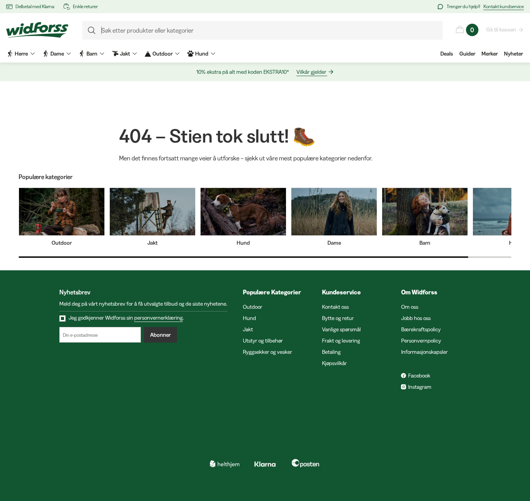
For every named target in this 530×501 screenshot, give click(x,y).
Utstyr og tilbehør (263, 340)
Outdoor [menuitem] (162, 53)
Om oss (409, 306)
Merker (490, 53)
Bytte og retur (338, 318)
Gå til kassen (501, 29)
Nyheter (513, 53)
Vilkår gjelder (311, 71)
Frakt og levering (341, 340)
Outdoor (252, 306)
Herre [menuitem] (21, 53)
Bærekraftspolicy (421, 329)
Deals (446, 53)
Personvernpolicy (421, 340)
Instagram (419, 386)
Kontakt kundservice (503, 6)
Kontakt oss (335, 306)
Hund (249, 318)
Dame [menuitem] (57, 53)
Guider (467, 53)
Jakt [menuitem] (125, 53)
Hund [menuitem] (201, 53)
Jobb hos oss (416, 318)
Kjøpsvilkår (334, 363)
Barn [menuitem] (92, 53)
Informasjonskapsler (424, 351)
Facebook (419, 375)
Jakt (248, 329)
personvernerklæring (158, 317)
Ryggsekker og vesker (267, 351)
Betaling (331, 351)
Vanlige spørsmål (341, 329)
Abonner (160, 334)
